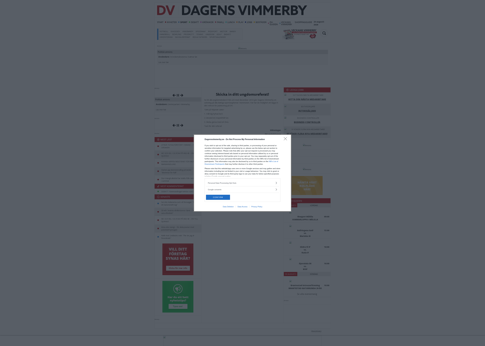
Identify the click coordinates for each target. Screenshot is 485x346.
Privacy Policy (256, 207)
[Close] (286, 139)
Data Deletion (228, 207)
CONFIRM (218, 197)
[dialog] (242, 173)
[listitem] (242, 183)
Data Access (242, 207)
